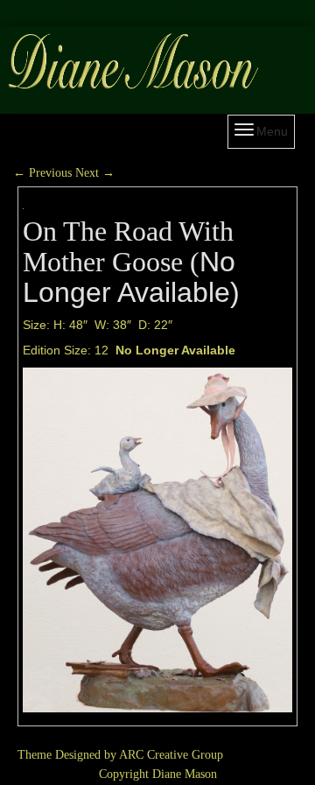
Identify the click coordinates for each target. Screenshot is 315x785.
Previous (42, 172)
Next (95, 172)
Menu (272, 131)
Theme (35, 754)
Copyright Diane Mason (158, 774)
